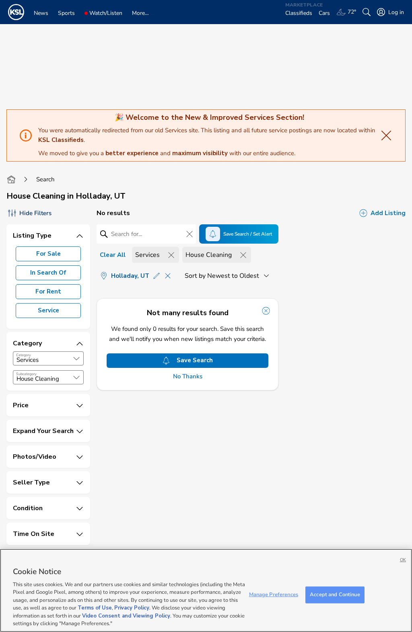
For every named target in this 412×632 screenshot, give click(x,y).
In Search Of (48, 273)
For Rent (48, 291)
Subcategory (26, 373)
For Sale (48, 254)
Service (48, 310)
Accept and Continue (335, 594)
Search (45, 179)
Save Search (195, 360)
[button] (76, 359)
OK (403, 560)
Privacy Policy (131, 607)
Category (23, 355)
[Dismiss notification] (266, 310)
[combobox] (48, 358)
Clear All (113, 255)
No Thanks (187, 376)
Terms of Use (95, 607)
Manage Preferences (273, 594)
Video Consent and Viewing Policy (126, 616)
